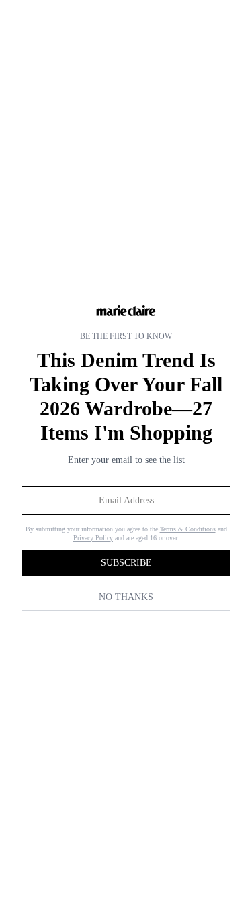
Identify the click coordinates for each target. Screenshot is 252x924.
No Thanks (126, 597)
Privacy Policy (93, 538)
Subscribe (126, 563)
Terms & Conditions (188, 529)
